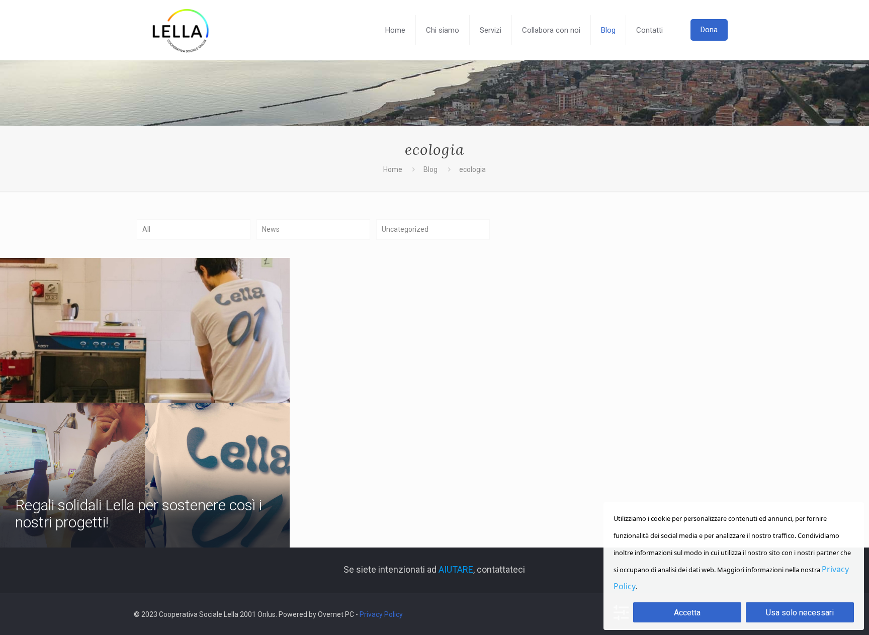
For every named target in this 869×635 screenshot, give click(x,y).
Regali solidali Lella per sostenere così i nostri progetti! (138, 513)
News (271, 229)
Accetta (687, 612)
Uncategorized (405, 229)
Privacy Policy (381, 614)
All (146, 229)
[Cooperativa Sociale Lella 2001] (181, 30)
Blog (430, 169)
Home (392, 169)
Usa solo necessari (800, 612)
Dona (709, 29)
